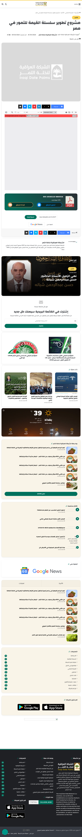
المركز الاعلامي (69, 13)
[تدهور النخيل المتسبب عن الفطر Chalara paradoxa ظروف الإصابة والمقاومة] (71, 513)
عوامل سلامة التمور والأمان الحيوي (53, 483)
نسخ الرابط (30, 217)
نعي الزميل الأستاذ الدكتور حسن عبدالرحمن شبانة (58, 277)
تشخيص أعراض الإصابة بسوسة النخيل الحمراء (50, 536)
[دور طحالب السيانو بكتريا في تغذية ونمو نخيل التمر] (71, 637)
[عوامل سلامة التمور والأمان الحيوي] (71, 485)
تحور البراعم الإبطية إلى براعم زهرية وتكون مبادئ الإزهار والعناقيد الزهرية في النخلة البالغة (36, 447)
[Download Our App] (53, 711)
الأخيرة (61, 583)
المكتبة (74, 679)
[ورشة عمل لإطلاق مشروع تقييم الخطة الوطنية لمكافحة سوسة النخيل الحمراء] (41, 383)
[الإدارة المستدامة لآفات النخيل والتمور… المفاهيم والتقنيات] (16, 383)
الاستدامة (73, 656)
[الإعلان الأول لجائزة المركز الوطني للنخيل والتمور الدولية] (66, 383)
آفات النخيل (73, 675)
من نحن (31, 833)
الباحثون (74, 672)
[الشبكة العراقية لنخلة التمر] (41, 4)
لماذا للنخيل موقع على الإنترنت (44, 771)
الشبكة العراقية (71, 659)
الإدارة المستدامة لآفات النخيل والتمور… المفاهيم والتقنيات (17, 397)
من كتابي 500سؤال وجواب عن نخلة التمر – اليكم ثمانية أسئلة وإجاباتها (42, 465)
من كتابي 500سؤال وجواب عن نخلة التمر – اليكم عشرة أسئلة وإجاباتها (42, 456)
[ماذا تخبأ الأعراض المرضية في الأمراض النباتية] (71, 550)
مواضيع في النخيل (71, 665)
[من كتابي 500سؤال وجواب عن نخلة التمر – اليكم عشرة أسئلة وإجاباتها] (71, 459)
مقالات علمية (72, 685)
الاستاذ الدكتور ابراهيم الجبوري (45, 830)
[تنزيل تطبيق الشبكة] (5, 832)
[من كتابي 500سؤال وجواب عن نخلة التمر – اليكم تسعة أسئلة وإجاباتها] (71, 477)
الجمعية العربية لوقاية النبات (45, 778)
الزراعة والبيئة (72, 688)
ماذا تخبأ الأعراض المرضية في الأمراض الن (52, 547)
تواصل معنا (14, 833)
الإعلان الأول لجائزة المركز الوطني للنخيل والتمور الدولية (66, 397)
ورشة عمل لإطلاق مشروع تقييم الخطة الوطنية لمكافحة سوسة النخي (41, 398)
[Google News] (36, 224)
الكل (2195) (41, 494)
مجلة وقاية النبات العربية (46, 781)
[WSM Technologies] (30, 830)
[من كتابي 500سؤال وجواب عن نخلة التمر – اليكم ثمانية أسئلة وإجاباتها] (71, 468)
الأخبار (62, 13)
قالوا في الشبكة (48, 765)
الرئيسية (76, 13)
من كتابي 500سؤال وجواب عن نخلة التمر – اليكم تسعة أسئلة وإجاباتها (42, 474)
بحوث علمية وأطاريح (70, 682)
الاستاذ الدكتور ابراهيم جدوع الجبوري (43, 792)
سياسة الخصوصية (48, 789)
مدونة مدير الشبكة (70, 662)
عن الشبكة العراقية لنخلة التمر (44, 768)
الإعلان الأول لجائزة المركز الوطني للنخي (52, 519)
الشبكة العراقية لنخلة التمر (48, 34)
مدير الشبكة (49, 762)
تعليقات (21, 583)
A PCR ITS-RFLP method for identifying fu (51, 528)
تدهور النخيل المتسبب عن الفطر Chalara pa (51, 510)
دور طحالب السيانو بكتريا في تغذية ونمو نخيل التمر (48, 635)
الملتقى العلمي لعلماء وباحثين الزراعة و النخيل (42, 785)
